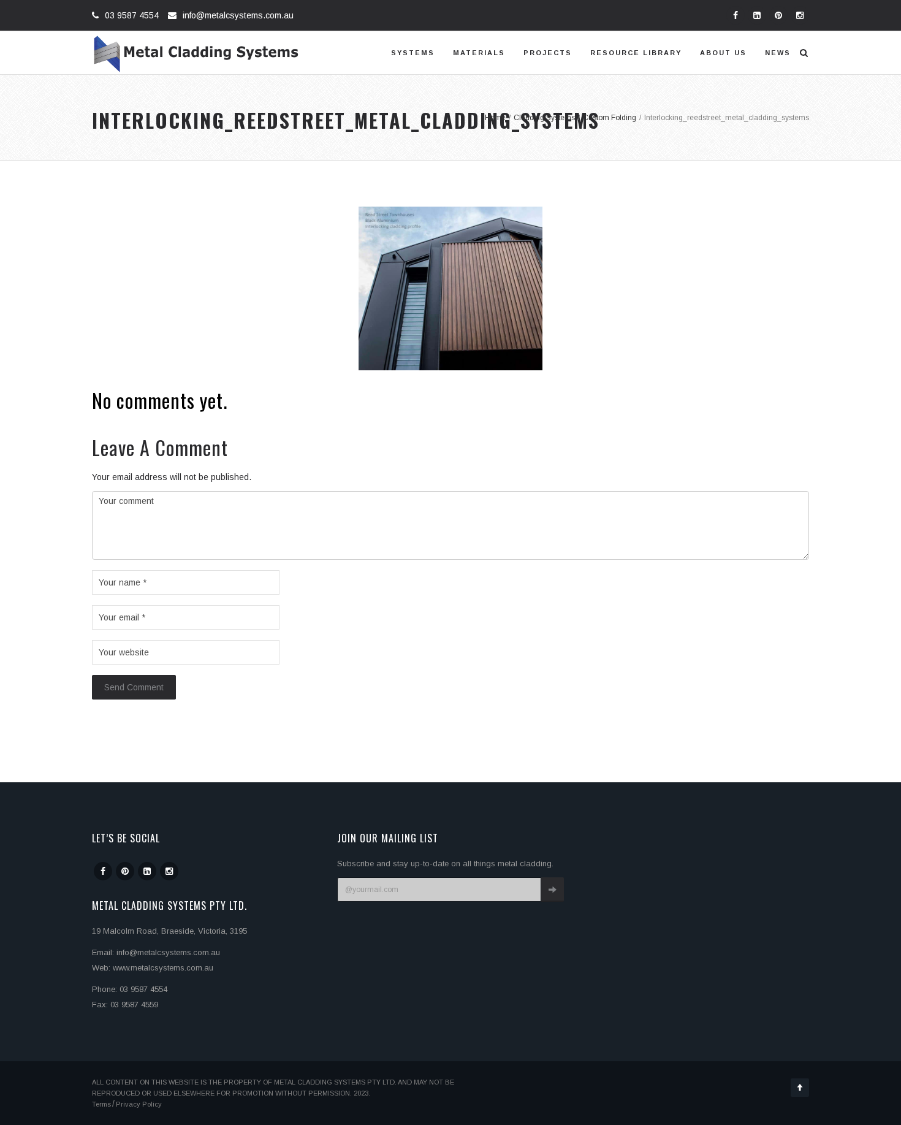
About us (723, 52)
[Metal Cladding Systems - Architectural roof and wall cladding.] (196, 52)
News (778, 52)
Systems (413, 52)
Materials (479, 52)
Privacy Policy (139, 1104)
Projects (547, 52)
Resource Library (636, 52)
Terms (101, 1104)
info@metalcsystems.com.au (238, 15)
